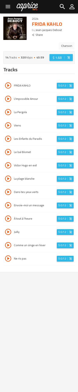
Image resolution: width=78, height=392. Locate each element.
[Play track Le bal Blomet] (8, 152)
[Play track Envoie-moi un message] (8, 206)
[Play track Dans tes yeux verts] (8, 192)
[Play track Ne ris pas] (8, 259)
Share (39, 35)
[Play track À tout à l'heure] (8, 219)
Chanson (66, 45)
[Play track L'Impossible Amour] (8, 99)
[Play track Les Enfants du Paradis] (8, 139)
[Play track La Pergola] (8, 112)
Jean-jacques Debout (49, 30)
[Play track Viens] (8, 126)
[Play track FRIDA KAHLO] (8, 86)
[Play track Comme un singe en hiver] (8, 246)
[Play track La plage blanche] (8, 179)
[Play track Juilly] (8, 232)
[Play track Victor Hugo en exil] (8, 166)
